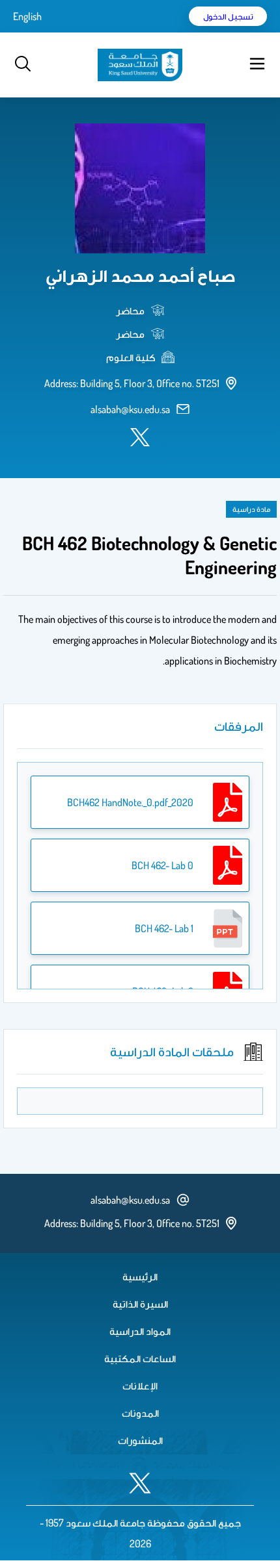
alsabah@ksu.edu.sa (130, 409)
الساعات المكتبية (140, 1358)
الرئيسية (140, 1276)
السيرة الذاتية (140, 1303)
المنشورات (140, 1440)
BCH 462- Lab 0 (162, 865)
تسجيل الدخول (228, 16)
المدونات (140, 1412)
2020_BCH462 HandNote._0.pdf (130, 802)
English (27, 16)
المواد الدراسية (140, 1331)
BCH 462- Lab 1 (164, 928)
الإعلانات (140, 1385)
